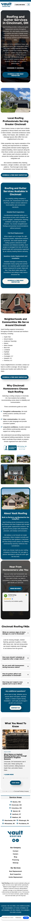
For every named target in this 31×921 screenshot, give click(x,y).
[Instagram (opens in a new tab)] (17, 840)
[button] (15, 75)
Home (4, 791)
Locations (10, 791)
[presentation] (13, 840)
